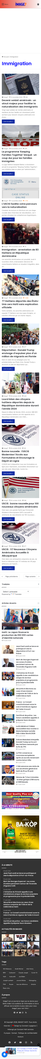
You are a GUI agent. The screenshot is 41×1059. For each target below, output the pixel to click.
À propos (7, 1033)
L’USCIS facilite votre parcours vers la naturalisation (19, 205)
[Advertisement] (20, 29)
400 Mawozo (7, 969)
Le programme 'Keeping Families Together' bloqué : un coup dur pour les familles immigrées (19, 156)
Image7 (6, 97)
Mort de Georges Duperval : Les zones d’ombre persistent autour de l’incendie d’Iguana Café (27, 663)
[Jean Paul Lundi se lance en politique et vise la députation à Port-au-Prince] (8, 649)
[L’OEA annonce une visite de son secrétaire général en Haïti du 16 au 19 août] (8, 769)
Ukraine (33, 984)
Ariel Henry (29, 969)
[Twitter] (17, 1012)
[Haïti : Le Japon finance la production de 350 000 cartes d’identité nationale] (20, 619)
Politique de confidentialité (27, 1033)
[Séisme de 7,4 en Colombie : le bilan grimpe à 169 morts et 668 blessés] (8, 780)
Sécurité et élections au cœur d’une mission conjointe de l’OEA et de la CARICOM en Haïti (27, 692)
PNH (4, 984)
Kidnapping (32, 980)
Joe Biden (22, 976)
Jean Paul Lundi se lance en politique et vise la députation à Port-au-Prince (27, 650)
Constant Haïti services (25, 1029)
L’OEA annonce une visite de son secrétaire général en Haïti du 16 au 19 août (27, 768)
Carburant (12, 973)
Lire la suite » (8, 121)
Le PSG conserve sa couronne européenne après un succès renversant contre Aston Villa (27, 756)
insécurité (12, 976)
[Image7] (20, 4)
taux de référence (22, 984)
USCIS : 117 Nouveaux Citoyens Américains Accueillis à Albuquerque (19, 552)
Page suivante (31, 576)
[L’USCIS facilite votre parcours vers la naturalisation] (20, 187)
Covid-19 (34, 973)
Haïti (4, 976)
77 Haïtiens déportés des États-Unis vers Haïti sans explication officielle (20, 304)
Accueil (6, 57)
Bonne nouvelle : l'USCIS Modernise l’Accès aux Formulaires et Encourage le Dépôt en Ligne (18, 456)
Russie (11, 984)
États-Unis (6, 988)
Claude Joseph (23, 973)
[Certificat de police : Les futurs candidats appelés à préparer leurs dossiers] (8, 718)
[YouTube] (20, 1012)
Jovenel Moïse (21, 980)
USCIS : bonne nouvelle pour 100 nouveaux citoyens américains (20, 505)
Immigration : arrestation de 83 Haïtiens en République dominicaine (20, 253)
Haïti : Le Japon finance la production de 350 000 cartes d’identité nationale (17, 635)
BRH (4, 973)
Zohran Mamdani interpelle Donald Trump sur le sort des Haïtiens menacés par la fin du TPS (27, 743)
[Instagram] (23, 1012)
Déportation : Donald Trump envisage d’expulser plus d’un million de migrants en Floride (19, 353)
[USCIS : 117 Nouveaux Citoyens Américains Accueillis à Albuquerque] (20, 533)
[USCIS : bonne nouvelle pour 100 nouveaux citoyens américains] (20, 487)
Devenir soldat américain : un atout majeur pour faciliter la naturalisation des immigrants (20, 103)
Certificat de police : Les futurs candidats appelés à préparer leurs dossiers (27, 717)
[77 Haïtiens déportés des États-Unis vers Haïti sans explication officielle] (20, 285)
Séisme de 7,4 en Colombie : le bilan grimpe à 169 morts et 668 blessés (27, 779)
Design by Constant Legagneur (25, 1026)
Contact (14, 1033)
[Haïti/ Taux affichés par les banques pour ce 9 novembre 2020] (21, 937)
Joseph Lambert (8, 980)
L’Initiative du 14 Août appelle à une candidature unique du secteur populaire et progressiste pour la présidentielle (27, 678)
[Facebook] (15, 1012)
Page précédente (11, 576)
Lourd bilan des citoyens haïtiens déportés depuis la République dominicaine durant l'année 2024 (20, 404)
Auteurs (20, 1037)
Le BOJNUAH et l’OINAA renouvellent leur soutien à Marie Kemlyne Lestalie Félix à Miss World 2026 (27, 730)
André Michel (19, 969)
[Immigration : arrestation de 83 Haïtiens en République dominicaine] (20, 233)
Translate (18, 594)
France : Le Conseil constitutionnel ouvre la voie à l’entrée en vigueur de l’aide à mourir (26, 705)
